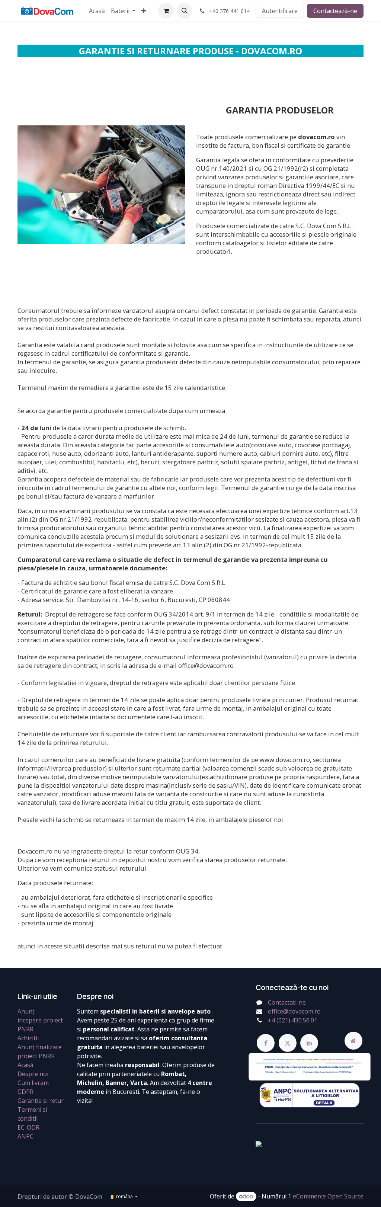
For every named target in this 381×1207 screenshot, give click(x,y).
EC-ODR (28, 1127)
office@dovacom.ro (294, 1011)
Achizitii (28, 1038)
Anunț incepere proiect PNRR (40, 1020)
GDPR (25, 1092)
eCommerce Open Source (328, 1196)
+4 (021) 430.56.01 (292, 1020)
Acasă (25, 1065)
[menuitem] (97, 10)
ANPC (25, 1136)
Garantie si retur (40, 1100)
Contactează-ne (335, 11)
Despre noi (32, 1074)
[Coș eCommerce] (166, 11)
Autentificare (280, 11)
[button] (184, 11)
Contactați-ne (287, 1002)
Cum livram (33, 1083)
